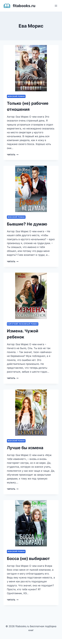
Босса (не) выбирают (28, 558)
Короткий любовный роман (22, 324)
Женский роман (16, 96)
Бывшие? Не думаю (27, 224)
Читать (12, 154)
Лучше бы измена (25, 447)
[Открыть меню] (56, 5)
